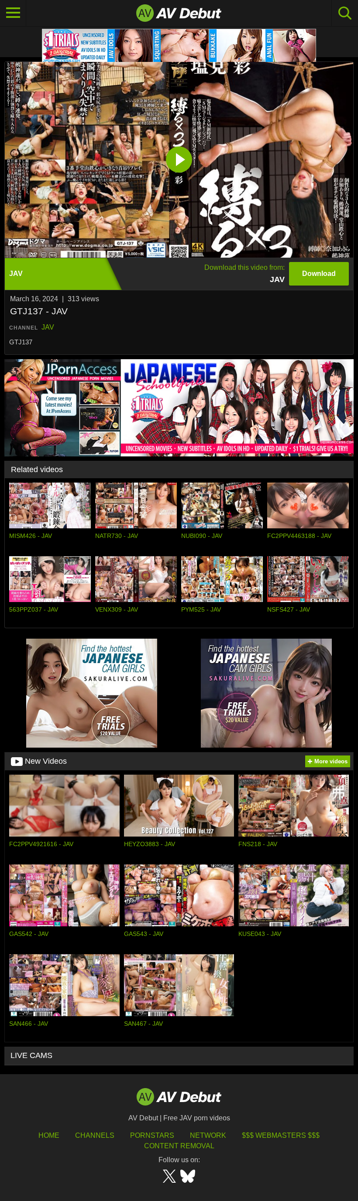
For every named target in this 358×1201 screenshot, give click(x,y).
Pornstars (152, 1135)
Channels (94, 1135)
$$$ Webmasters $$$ (281, 1135)
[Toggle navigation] (13, 13)
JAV (47, 327)
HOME (48, 1135)
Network (208, 1135)
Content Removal (179, 1146)
